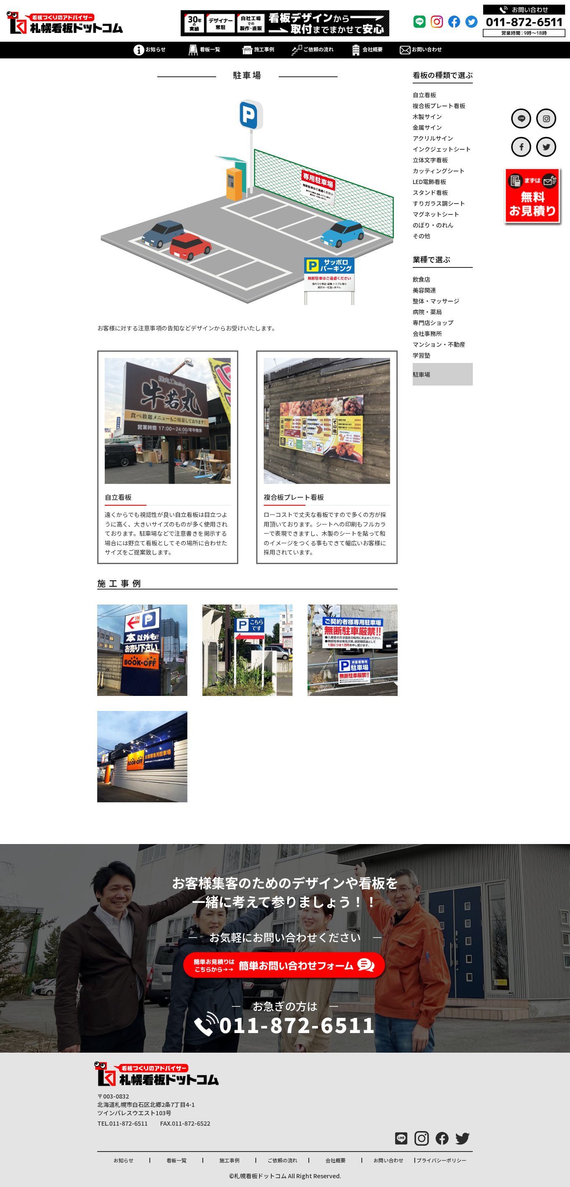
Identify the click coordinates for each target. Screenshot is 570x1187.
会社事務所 (427, 333)
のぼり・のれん (433, 225)
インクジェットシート (442, 149)
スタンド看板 (430, 192)
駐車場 (421, 374)
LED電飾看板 (429, 181)
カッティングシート (439, 170)
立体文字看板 (430, 160)
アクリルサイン (433, 138)
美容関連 (424, 290)
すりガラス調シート (439, 203)
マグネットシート (436, 214)
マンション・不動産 (439, 344)
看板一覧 (209, 49)
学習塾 (421, 355)
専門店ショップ (433, 322)
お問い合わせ (426, 49)
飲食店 (421, 279)
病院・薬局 (427, 311)
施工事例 (263, 49)
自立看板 (424, 95)
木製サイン (427, 116)
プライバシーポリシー (441, 1160)
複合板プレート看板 (439, 105)
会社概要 (372, 49)
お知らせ (155, 49)
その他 (421, 236)
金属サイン (427, 127)
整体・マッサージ (436, 301)
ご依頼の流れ (317, 49)
